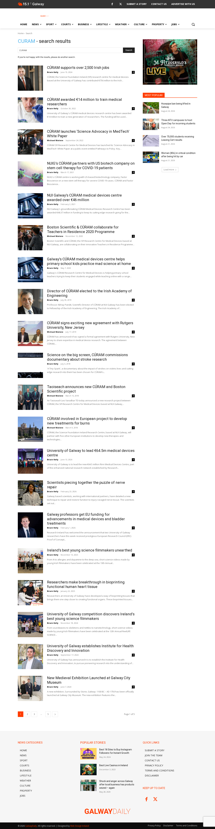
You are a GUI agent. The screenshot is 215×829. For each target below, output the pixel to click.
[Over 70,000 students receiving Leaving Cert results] (151, 140)
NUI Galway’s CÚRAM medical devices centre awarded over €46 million (84, 197)
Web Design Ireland (79, 825)
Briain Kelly (52, 72)
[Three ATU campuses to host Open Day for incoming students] (151, 124)
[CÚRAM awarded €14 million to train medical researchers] (30, 110)
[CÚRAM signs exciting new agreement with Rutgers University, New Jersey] (30, 333)
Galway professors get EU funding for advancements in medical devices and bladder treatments (86, 518)
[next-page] (55, 714)
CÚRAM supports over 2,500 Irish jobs (78, 68)
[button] (193, 24)
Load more (169, 169)
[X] (120, 4)
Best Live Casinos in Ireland (113, 765)
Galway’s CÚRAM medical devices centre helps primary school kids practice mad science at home (89, 261)
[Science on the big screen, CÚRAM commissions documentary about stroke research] (30, 365)
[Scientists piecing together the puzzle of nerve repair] (30, 493)
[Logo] (45, 16)
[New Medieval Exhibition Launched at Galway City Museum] (30, 688)
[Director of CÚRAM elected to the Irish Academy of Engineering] (30, 301)
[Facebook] (112, 4)
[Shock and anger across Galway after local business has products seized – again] (88, 785)
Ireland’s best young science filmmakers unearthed (89, 550)
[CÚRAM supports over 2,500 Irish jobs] (30, 78)
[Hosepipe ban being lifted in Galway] (151, 108)
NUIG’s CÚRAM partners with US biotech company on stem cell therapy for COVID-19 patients (91, 165)
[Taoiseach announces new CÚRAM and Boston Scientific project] (30, 397)
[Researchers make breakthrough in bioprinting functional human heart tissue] (30, 592)
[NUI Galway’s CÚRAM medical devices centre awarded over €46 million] (30, 205)
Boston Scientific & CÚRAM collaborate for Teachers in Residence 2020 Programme (83, 229)
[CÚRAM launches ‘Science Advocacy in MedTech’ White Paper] (30, 142)
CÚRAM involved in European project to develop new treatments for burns (87, 421)
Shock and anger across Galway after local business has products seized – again (116, 784)
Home (21, 33)
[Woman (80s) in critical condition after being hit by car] (151, 157)
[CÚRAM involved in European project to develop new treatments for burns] (30, 429)
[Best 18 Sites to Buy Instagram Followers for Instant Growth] (88, 753)
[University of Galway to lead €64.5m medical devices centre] (30, 461)
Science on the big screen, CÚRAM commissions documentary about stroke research (87, 357)
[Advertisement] (170, 201)
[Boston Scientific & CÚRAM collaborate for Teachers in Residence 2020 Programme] (30, 237)
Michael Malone (55, 140)
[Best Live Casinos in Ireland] (88, 769)
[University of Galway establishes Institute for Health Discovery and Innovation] (30, 656)
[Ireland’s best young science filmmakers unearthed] (30, 560)
